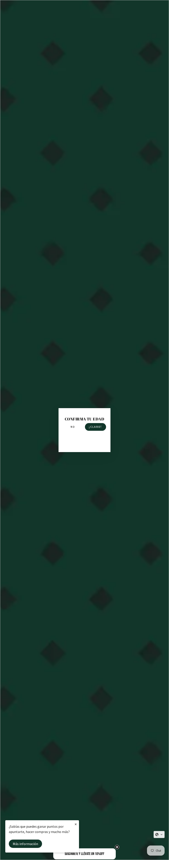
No (73, 426)
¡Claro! (95, 426)
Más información (25, 844)
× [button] (76, 824)
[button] (159, 834)
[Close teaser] (117, 847)
